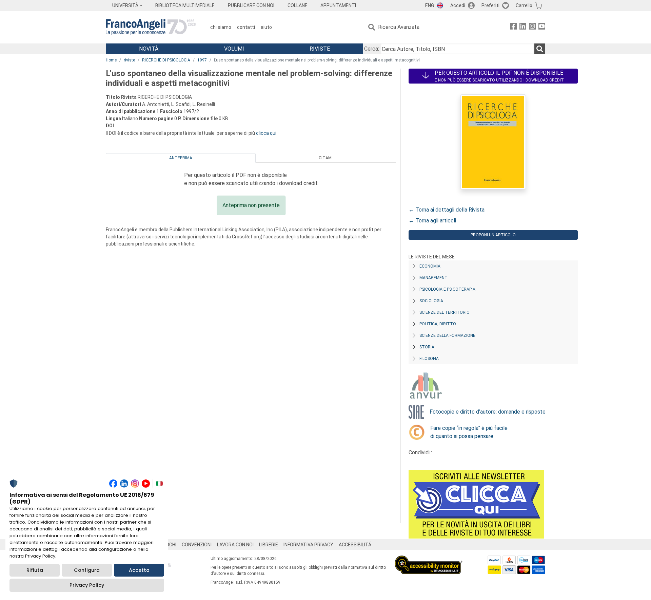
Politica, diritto (437, 324)
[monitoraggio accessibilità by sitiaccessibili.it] (428, 559)
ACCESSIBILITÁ (355, 544)
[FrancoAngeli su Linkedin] (522, 27)
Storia (426, 347)
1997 (202, 60)
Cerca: (371, 49)
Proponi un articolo (493, 235)
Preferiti (490, 5)
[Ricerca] (539, 48)
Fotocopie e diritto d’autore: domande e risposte (488, 411)
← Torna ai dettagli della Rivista (447, 209)
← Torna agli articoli (432, 220)
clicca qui (266, 133)
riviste (129, 60)
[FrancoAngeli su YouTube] (541, 27)
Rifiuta (34, 570)
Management (433, 277)
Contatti (246, 27)
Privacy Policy (87, 585)
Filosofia (429, 358)
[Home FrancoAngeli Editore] (151, 27)
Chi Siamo (220, 27)
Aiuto (266, 27)
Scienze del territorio (444, 312)
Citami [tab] (326, 158)
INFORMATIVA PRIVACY (308, 544)
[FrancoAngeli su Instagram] (532, 27)
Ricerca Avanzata (398, 27)
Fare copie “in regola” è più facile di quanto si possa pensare (469, 432)
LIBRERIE (268, 544)
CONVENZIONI (197, 544)
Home (111, 60)
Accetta (139, 570)
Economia (429, 266)
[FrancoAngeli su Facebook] (513, 27)
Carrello (524, 5)
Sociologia (431, 300)
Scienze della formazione (447, 335)
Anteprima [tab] (180, 158)
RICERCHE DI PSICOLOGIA (166, 60)
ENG (429, 5)
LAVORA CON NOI (235, 544)
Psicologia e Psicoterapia (447, 289)
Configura (87, 570)
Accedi (457, 5)
